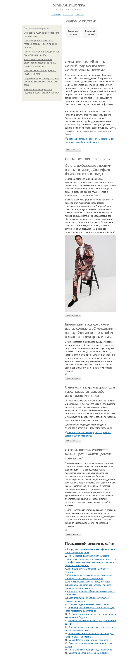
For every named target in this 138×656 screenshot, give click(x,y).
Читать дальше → (73, 150)
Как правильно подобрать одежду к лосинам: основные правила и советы (88, 586)
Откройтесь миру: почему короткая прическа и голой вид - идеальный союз (41, 81)
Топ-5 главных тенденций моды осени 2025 (90, 649)
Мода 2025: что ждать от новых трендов (88, 639)
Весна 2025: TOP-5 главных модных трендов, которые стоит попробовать (89, 635)
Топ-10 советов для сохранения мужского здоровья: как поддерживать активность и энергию (90, 557)
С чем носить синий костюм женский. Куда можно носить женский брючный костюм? (85, 66)
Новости (68, 14)
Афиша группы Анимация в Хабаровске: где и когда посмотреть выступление (90, 609)
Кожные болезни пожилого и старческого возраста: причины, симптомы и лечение (40, 62)
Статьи (79, 14)
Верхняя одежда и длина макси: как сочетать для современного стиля (89, 628)
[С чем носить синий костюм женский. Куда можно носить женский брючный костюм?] (90, 140)
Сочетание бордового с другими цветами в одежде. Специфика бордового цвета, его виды (88, 169)
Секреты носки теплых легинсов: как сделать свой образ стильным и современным (88, 577)
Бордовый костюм (73, 32)
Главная (56, 14)
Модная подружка (69, 5)
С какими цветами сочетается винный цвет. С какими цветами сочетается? (88, 454)
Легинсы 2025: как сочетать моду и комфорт (89, 581)
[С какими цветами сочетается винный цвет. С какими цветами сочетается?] (90, 530)
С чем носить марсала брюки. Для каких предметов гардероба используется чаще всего (90, 391)
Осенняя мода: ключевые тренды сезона (88, 604)
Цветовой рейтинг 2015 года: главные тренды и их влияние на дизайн (40, 44)
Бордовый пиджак (90, 32)
